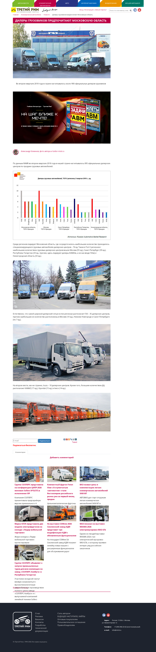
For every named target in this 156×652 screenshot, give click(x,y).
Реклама (39, 616)
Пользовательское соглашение (71, 622)
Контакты (39, 622)
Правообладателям (66, 625)
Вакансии (39, 619)
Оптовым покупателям (67, 619)
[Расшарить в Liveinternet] (73, 439)
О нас (37, 613)
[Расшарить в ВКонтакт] (64, 439)
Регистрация (88, 10)
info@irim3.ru (112, 630)
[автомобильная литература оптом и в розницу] (62, 117)
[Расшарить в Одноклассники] (69, 439)
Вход (81, 10)
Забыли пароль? (101, 10)
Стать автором (63, 613)
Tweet (74, 442)
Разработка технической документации (41, 628)
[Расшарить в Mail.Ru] (76, 439)
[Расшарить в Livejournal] (71, 439)
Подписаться (45, 441)
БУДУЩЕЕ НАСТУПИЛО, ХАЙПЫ (71, 616)
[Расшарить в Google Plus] (67, 439)
